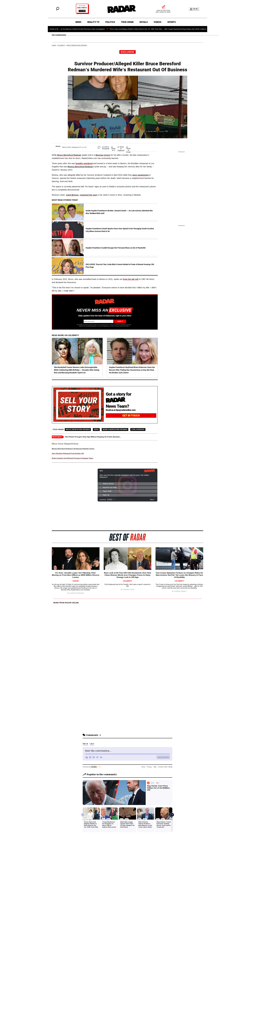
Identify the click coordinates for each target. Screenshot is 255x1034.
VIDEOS (157, 22)
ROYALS (144, 22)
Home (54, 45)
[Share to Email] (128, 147)
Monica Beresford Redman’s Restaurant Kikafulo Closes (73, 449)
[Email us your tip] (82, 13)
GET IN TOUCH (131, 415)
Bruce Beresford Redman (77, 45)
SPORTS (171, 22)
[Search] (57, 10)
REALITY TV (93, 22)
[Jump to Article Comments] (99, 147)
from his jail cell (130, 279)
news (96, 429)
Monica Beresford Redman (115, 429)
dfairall (58, 146)
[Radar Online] (122, 9)
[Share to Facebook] (105, 147)
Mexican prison (103, 155)
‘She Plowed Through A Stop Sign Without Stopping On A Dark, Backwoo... (93, 437)
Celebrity (61, 45)
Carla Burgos (72, 195)
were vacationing (140, 175)
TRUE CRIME (127, 22)
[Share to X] (113, 147)
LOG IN (195, 9)
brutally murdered (84, 163)
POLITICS (110, 22)
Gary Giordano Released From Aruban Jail (68, 453)
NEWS (78, 22)
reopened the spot (88, 195)
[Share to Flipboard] (121, 147)
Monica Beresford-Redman (80, 167)
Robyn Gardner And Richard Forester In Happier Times (72, 458)
